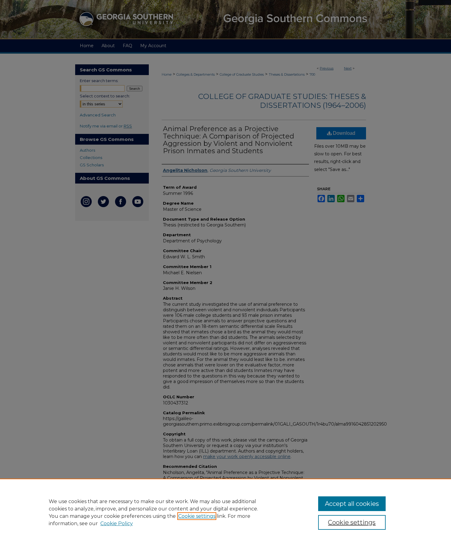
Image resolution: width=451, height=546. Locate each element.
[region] (225, 512)
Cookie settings (196, 516)
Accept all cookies (352, 503)
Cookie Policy (116, 523)
